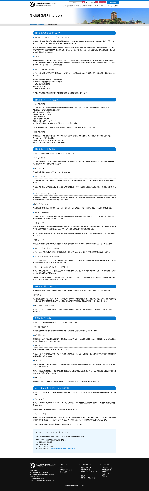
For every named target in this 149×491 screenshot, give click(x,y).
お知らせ (62, 468)
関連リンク (104, 476)
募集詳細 (112, 2)
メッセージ (63, 6)
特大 (104, 2)
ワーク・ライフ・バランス (102, 6)
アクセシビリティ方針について (110, 468)
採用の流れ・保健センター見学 (89, 478)
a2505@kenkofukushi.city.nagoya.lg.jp (62, 448)
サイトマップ (105, 474)
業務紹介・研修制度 (73, 6)
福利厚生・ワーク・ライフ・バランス (89, 473)
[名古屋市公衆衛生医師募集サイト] (43, 5)
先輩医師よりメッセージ (66, 470)
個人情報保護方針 (106, 470)
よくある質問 (114, 6)
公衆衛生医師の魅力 (86, 6)
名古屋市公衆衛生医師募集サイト (73, 485)
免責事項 (104, 472)
